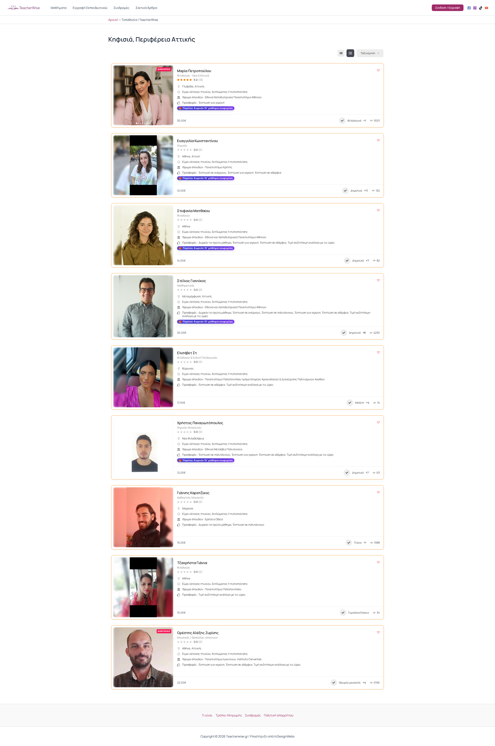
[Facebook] (469, 8)
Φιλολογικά (354, 120)
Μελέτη (359, 402)
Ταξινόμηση (368, 53)
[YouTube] (486, 8)
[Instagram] (475, 8)
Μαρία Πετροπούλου (194, 70)
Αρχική (113, 20)
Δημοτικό (356, 190)
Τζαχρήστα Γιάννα (192, 562)
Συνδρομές (253, 715)
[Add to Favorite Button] (378, 70)
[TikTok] (480, 8)
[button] (118, 95)
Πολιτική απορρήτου (278, 715)
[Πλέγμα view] (341, 53)
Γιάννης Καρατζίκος (193, 492)
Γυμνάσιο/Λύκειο (358, 612)
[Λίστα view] (350, 53)
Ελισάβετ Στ (187, 352)
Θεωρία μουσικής (350, 682)
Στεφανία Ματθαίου (193, 210)
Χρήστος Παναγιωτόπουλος (200, 422)
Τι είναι (207, 715)
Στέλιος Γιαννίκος (191, 280)
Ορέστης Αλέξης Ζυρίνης (197, 632)
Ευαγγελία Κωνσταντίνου (197, 140)
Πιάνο (358, 542)
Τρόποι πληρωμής (229, 715)
